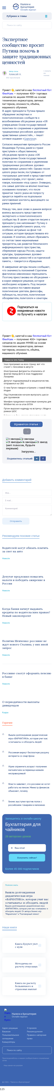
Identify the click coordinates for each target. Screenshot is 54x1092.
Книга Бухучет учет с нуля (26, 945)
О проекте (32, 1028)
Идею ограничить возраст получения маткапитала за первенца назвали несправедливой (27, 770)
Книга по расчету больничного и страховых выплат (26, 986)
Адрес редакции (10, 1028)
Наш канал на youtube (13, 1065)
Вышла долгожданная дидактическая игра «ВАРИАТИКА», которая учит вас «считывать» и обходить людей (28, 738)
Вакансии (6, 1031)
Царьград (29, 138)
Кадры (5, 712)
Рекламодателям (35, 1031)
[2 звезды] (27, 439)
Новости (6, 558)
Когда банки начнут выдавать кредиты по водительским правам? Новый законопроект (26, 612)
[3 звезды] (13, 442)
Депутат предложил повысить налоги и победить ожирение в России (23, 580)
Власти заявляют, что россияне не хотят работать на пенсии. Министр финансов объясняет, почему (29, 787)
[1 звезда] (13, 439)
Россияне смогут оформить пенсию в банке (26, 675)
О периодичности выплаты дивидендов (20, 703)
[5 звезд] (41, 442)
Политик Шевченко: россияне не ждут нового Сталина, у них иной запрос (25, 644)
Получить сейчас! (27, 857)
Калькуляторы (8, 1042)
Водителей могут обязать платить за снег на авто (25, 549)
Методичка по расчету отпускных (26, 965)
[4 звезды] (28, 442)
